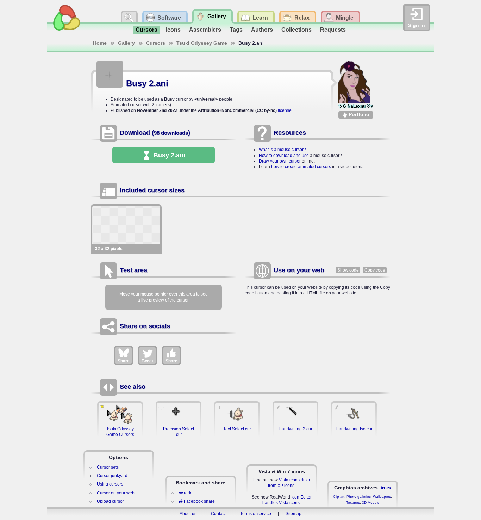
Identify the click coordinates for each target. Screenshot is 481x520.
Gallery (126, 43)
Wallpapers (382, 497)
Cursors (146, 30)
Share (124, 361)
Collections (296, 30)
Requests (333, 30)
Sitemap (293, 513)
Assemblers (205, 30)
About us (188, 513)
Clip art (338, 497)
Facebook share (199, 501)
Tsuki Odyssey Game (201, 43)
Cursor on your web (116, 492)
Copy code (374, 270)
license (285, 110)
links (385, 487)
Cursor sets (108, 467)
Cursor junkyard (112, 475)
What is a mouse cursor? (282, 149)
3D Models (370, 503)
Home (100, 43)
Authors (262, 30)
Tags (236, 30)
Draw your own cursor (280, 161)
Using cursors (110, 484)
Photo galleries (358, 497)
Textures (353, 503)
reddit (189, 492)
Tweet (147, 361)
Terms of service (255, 513)
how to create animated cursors (301, 166)
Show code (348, 270)
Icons (173, 30)
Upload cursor (110, 501)
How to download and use (284, 155)
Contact (218, 513)
